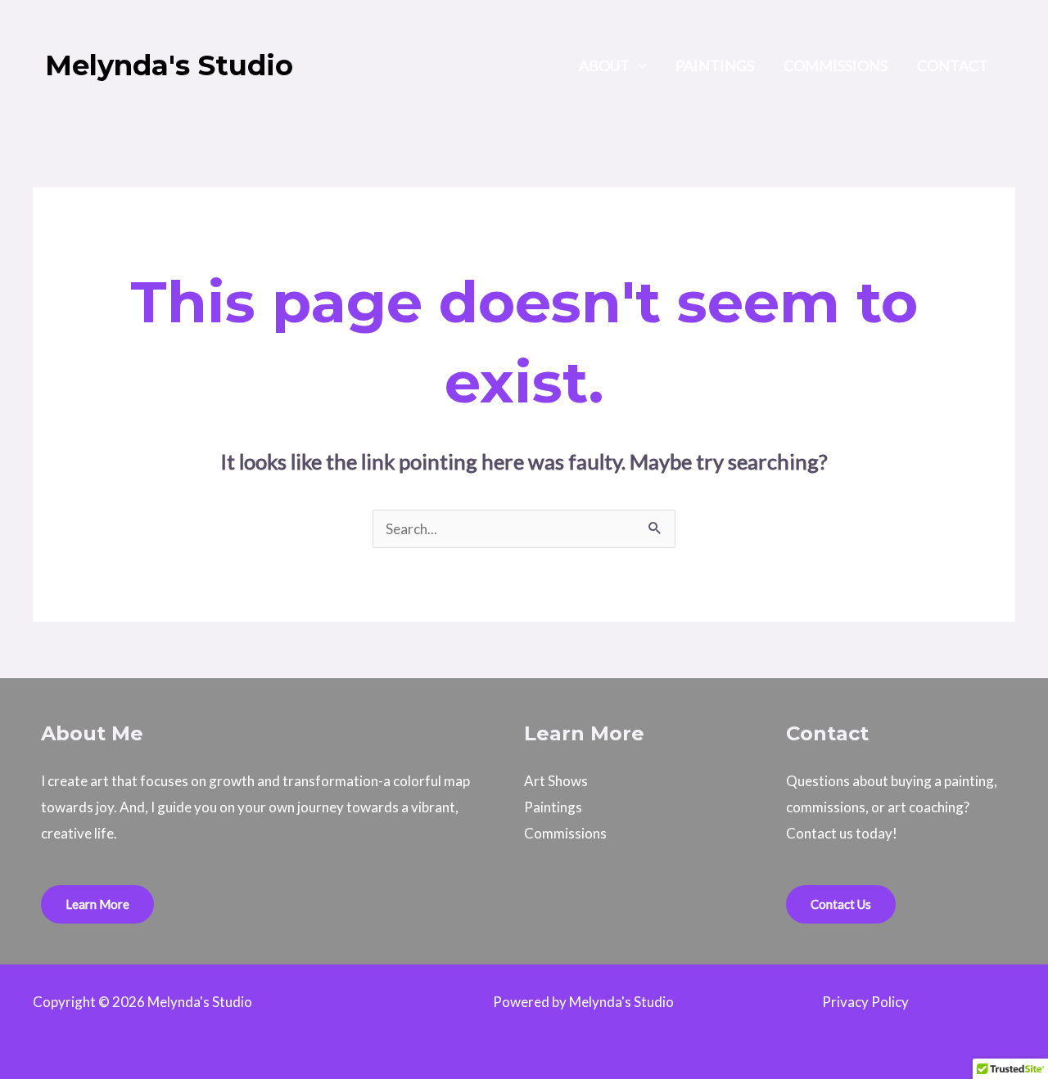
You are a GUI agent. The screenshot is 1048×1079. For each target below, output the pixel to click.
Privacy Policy (865, 1001)
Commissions (836, 65)
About (604, 65)
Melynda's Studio (169, 65)
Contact (952, 65)
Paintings (714, 65)
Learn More (97, 904)
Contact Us (841, 904)
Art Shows (556, 780)
